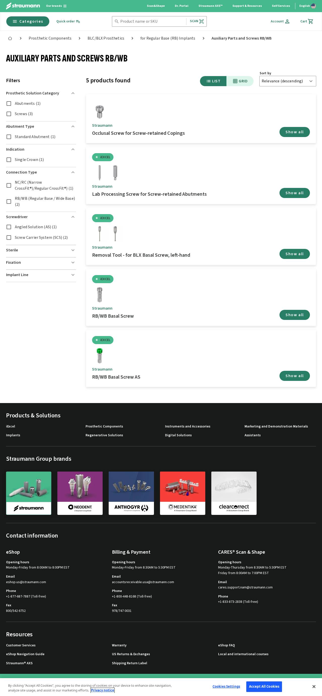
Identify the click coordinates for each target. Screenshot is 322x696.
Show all (295, 132)
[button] (41, 93)
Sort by (265, 73)
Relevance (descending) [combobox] (282, 81)
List (216, 81)
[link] (10, 38)
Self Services (281, 6)
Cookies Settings (226, 686)
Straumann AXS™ (210, 6)
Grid (243, 81)
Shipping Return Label (129, 663)
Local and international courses (243, 654)
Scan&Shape (156, 6)
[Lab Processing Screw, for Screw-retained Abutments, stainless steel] (99, 172)
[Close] (313, 686)
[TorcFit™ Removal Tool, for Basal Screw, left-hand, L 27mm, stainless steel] (99, 233)
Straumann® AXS (19, 663)
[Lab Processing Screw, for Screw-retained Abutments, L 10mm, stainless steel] (115, 172)
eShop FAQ (226, 645)
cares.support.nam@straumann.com (245, 587)
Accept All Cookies (264, 686)
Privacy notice (102, 690)
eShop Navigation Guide (25, 654)
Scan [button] (194, 21)
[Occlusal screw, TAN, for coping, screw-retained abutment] (99, 111)
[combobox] (152, 21)
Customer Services (20, 645)
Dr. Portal (181, 6)
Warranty (119, 645)
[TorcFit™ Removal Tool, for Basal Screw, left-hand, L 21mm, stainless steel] (115, 233)
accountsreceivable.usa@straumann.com (143, 582)
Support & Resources (247, 6)
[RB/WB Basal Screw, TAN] (99, 294)
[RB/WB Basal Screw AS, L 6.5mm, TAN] (99, 355)
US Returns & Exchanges (131, 654)
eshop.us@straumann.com (26, 582)
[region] (161, 687)
